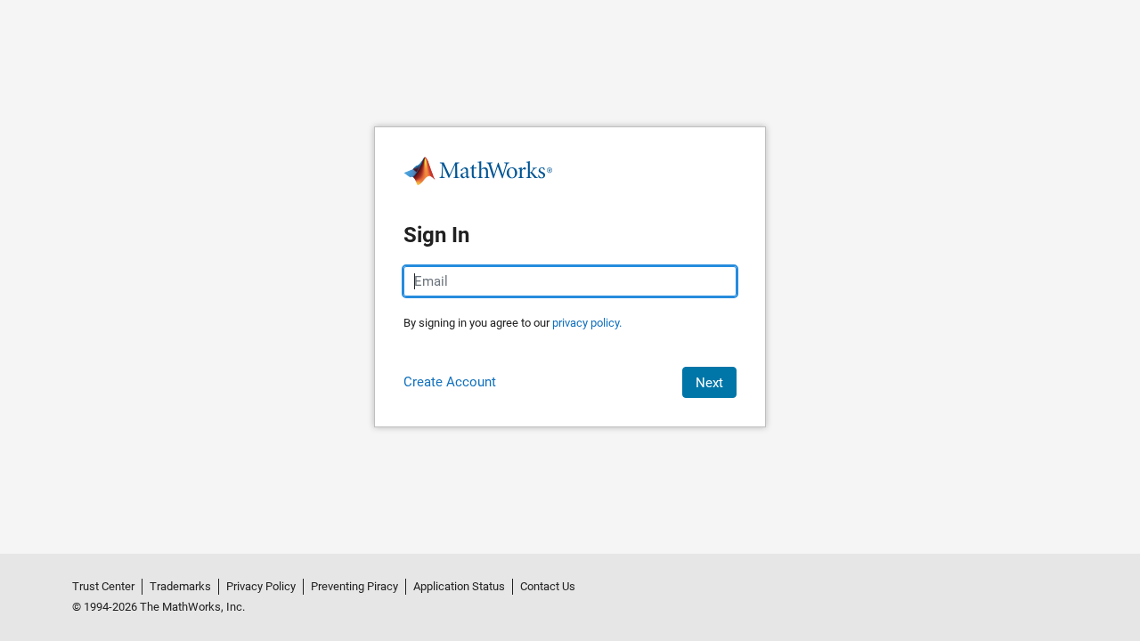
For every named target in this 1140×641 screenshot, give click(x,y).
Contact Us (547, 586)
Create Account (449, 382)
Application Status (459, 586)
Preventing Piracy (354, 586)
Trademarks (180, 586)
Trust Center (103, 586)
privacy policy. (587, 322)
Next (709, 383)
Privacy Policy (261, 586)
